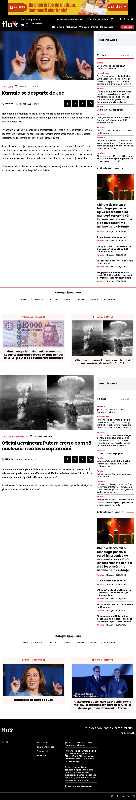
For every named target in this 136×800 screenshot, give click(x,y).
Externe (101, 63)
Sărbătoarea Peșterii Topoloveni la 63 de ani (114, 132)
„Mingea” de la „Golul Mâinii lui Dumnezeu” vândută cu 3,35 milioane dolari (113, 120)
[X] (128, 19)
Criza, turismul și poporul (110, 109)
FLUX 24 (9, 104)
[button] (112, 19)
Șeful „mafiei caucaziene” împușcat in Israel (111, 67)
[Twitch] (123, 796)
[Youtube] (132, 19)
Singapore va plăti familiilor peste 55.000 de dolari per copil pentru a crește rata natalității (115, 159)
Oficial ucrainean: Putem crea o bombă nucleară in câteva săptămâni (102, 362)
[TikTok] (117, 796)
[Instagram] (124, 19)
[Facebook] (120, 19)
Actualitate (103, 73)
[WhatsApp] (90, 103)
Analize (7, 86)
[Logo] (10, 23)
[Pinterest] (82, 103)
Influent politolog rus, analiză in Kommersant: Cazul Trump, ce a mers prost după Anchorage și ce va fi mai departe (115, 144)
